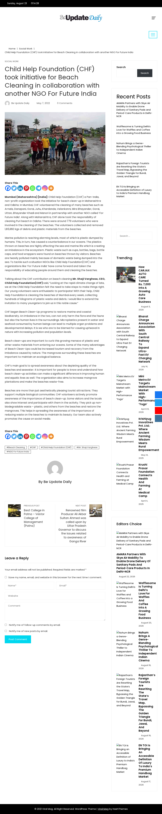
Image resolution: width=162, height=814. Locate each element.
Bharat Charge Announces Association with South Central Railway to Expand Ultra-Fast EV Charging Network (147, 339)
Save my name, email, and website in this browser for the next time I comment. (55, 577)
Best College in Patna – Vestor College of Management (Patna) (34, 516)
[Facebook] (8, 188)
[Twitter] (14, 188)
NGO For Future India (18, 451)
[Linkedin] (20, 188)
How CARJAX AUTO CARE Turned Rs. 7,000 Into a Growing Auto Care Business (145, 284)
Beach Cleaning (16, 447)
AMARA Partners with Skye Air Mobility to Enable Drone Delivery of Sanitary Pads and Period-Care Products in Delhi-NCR (134, 109)
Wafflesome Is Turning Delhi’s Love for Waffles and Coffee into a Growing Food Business (133, 130)
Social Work (12, 61)
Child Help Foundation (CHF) (57, 447)
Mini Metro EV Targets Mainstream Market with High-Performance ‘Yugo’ (148, 390)
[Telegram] (38, 188)
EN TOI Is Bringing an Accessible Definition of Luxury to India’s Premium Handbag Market (134, 191)
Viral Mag (103, 809)
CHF (34, 447)
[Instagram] (45, 188)
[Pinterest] (26, 188)
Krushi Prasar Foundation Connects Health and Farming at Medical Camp (146, 480)
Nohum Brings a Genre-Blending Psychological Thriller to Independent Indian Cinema (133, 148)
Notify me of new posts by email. (28, 631)
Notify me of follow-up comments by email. (34, 625)
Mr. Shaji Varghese (87, 447)
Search (121, 67)
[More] (51, 188)
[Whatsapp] (32, 188)
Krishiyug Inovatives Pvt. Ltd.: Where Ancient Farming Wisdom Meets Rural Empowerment (149, 434)
